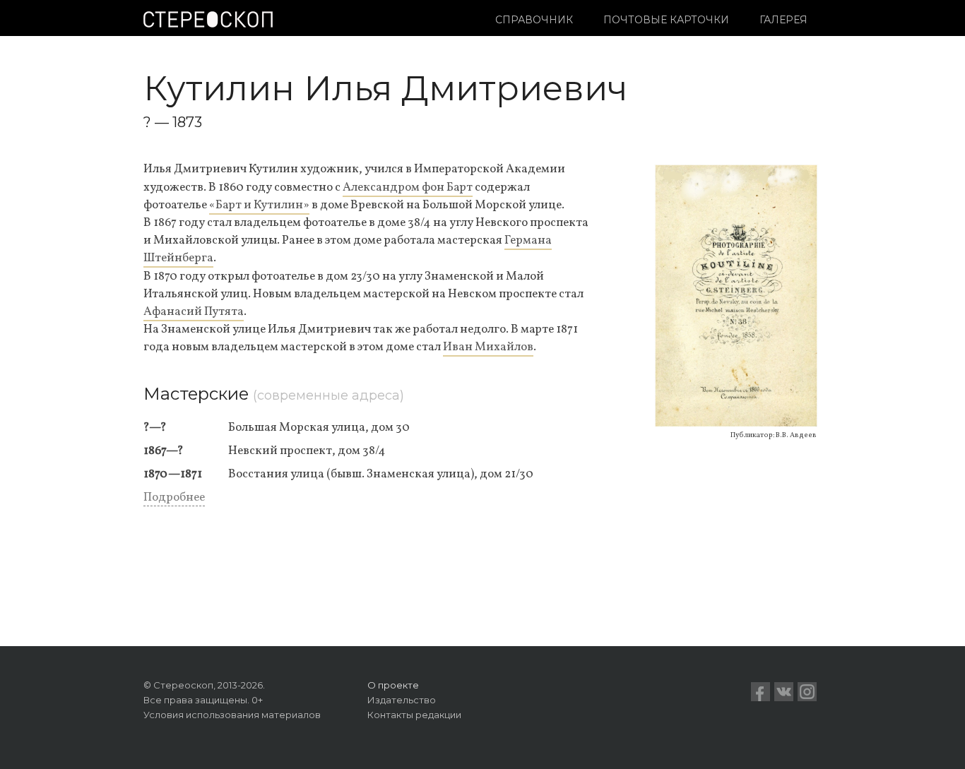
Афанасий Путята (193, 312)
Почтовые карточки (666, 19)
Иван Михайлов (488, 347)
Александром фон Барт (408, 187)
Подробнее (174, 497)
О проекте (393, 685)
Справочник (534, 19)
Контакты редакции (414, 714)
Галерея (783, 19)
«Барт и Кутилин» (259, 205)
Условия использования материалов (232, 714)
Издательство (401, 699)
